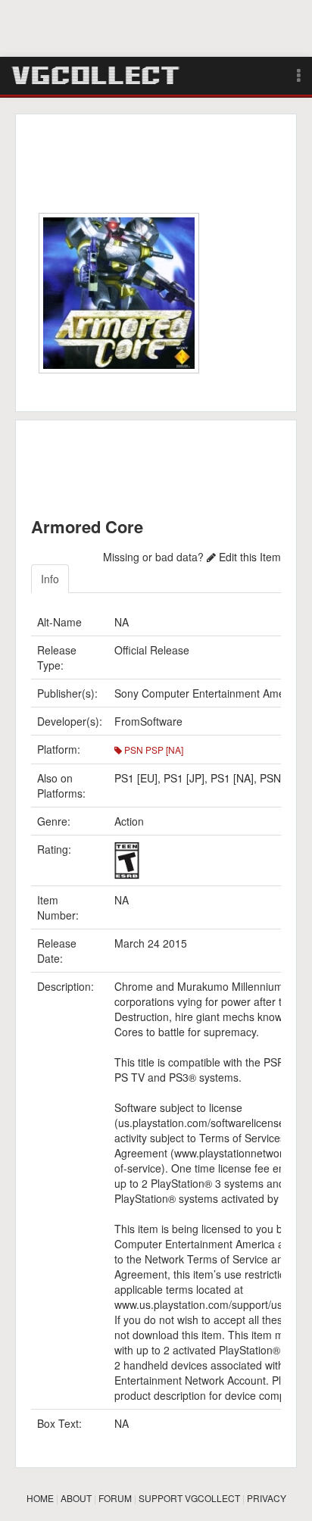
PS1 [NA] (232, 777)
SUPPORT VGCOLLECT (189, 1497)
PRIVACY (266, 1497)
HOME (40, 1497)
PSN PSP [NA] (152, 749)
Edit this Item (248, 556)
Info (50, 578)
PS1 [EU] (136, 777)
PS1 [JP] (184, 777)
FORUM (115, 1497)
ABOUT (76, 1497)
